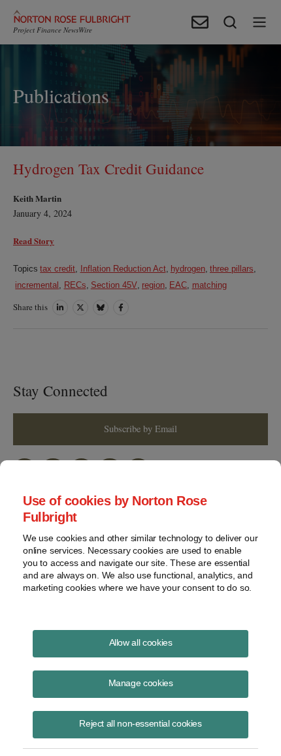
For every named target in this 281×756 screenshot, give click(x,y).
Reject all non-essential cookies (140, 723)
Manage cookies (140, 683)
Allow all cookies (141, 642)
